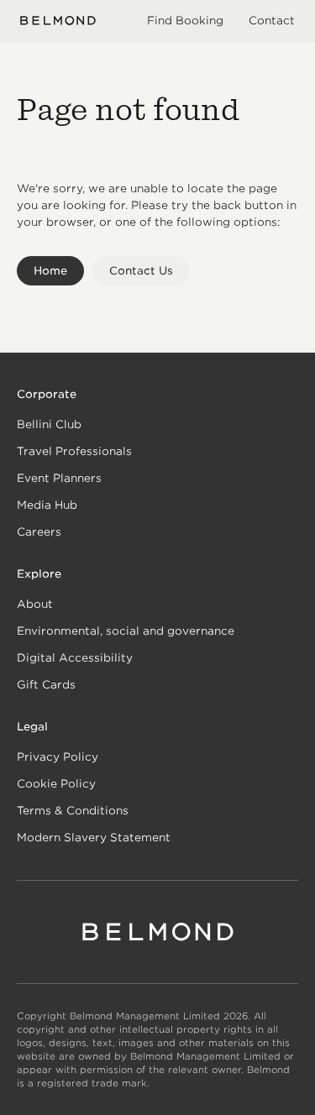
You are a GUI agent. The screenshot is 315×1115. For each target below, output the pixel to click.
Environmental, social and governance (125, 631)
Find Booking (185, 20)
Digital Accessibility (75, 658)
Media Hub (47, 505)
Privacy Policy (57, 757)
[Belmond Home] (58, 21)
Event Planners (59, 478)
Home (50, 270)
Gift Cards (46, 684)
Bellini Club (49, 424)
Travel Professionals (74, 451)
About (35, 604)
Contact (272, 20)
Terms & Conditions (73, 810)
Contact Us (141, 270)
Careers (39, 532)
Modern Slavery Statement (94, 837)
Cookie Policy (56, 783)
